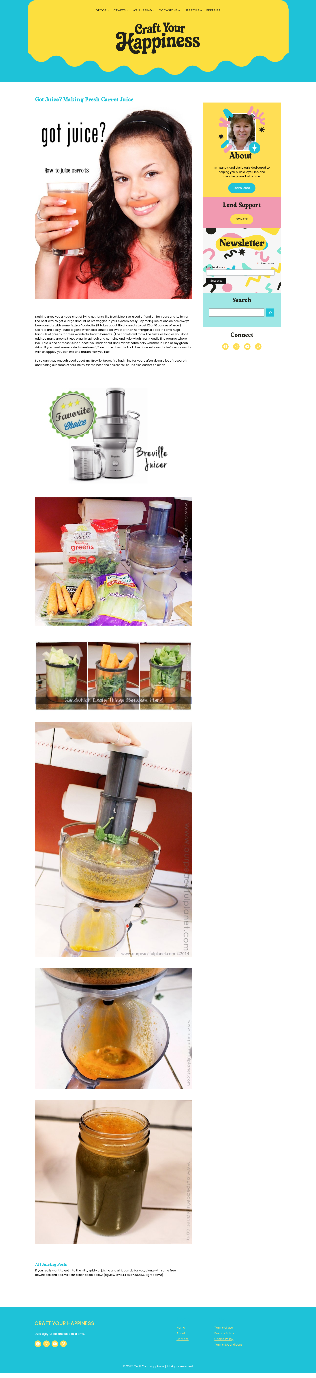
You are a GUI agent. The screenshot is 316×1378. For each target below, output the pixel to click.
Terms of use (223, 1327)
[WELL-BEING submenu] (154, 10)
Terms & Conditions (228, 1344)
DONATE (242, 219)
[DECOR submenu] (108, 10)
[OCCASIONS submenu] (179, 10)
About (180, 1333)
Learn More (242, 188)
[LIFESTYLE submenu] (201, 10)
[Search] (270, 312)
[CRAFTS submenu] (127, 10)
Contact (182, 1339)
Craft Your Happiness (64, 1323)
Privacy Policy (224, 1333)
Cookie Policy (223, 1339)
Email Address (215, 267)
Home (180, 1327)
